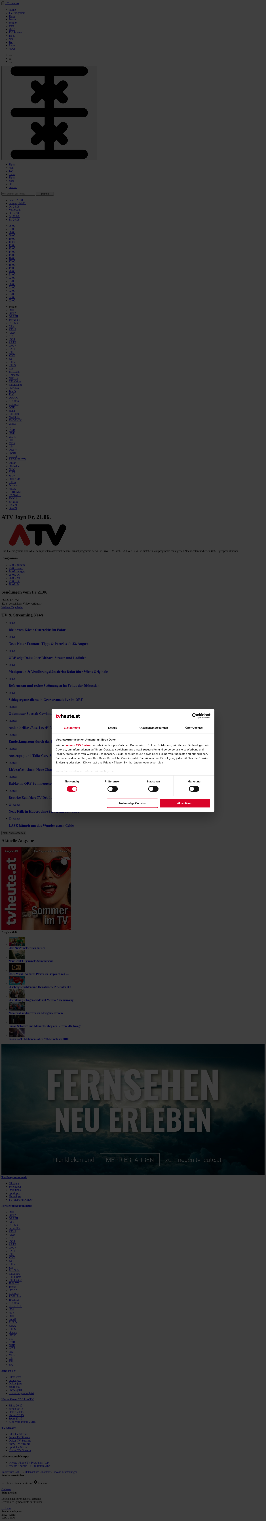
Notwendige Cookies (132, 803)
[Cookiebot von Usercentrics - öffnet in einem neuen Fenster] (194, 716)
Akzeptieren (184, 803)
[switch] (112, 789)
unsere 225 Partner (79, 745)
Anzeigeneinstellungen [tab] (153, 727)
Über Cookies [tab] (194, 727)
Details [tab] (112, 727)
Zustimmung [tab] (72, 727)
